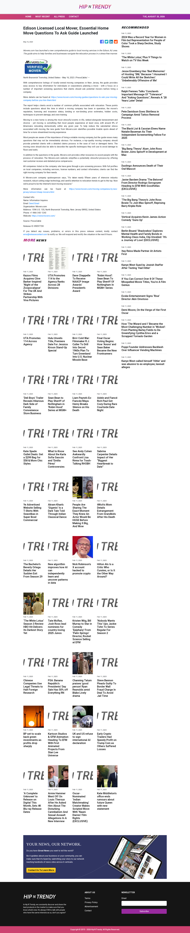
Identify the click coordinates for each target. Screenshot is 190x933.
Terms (87, 898)
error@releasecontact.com (35, 234)
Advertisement (91, 906)
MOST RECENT (42, 16)
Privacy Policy (91, 902)
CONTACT (74, 16)
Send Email (34, 203)
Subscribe (144, 911)
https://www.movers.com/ (43, 216)
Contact (88, 910)
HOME (28, 16)
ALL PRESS (59, 16)
